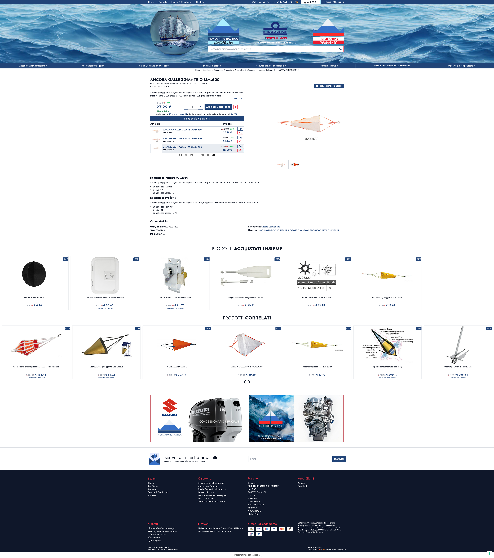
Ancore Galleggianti (270, 227)
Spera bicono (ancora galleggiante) (387, 367)
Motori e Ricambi (206, 498)
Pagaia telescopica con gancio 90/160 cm (245, 298)
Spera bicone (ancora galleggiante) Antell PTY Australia (36, 367)
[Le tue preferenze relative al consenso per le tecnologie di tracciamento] (489, 553)
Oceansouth (254, 501)
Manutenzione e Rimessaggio (212, 495)
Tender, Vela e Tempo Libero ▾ (461, 66)
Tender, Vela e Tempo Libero (211, 501)
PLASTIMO (253, 514)
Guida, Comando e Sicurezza (212, 489)
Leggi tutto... (238, 98)
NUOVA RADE (254, 511)
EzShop (319, 547)
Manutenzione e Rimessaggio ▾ (271, 66)
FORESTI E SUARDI (257, 492)
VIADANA (252, 508)
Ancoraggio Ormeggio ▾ (93, 66)
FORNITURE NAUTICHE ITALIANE (263, 486)
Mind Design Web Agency (336, 549)
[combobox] (276, 49)
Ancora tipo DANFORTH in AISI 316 (458, 367)
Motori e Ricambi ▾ (329, 66)
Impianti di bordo (206, 492)
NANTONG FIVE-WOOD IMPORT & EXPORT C (278, 230)
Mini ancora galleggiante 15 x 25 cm (387, 298)
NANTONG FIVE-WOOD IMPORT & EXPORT (319, 230)
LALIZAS (252, 489)
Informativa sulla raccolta (247, 554)
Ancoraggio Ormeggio (208, 486)
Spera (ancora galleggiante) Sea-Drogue (106, 367)
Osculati (252, 483)
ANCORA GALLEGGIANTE (177, 367)
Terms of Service (312, 532)
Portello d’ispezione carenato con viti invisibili (105, 298)
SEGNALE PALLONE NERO (34, 298)
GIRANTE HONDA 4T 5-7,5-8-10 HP (316, 298)
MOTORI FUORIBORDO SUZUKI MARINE (392, 66)
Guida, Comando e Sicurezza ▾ (154, 66)
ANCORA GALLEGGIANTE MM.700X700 (247, 367)
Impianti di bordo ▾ (212, 66)
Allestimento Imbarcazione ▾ (33, 66)
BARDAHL (253, 498)
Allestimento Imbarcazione (211, 483)
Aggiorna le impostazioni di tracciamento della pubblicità (319, 528)
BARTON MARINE (256, 504)
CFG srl (251, 495)
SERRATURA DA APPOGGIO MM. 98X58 (175, 298)
